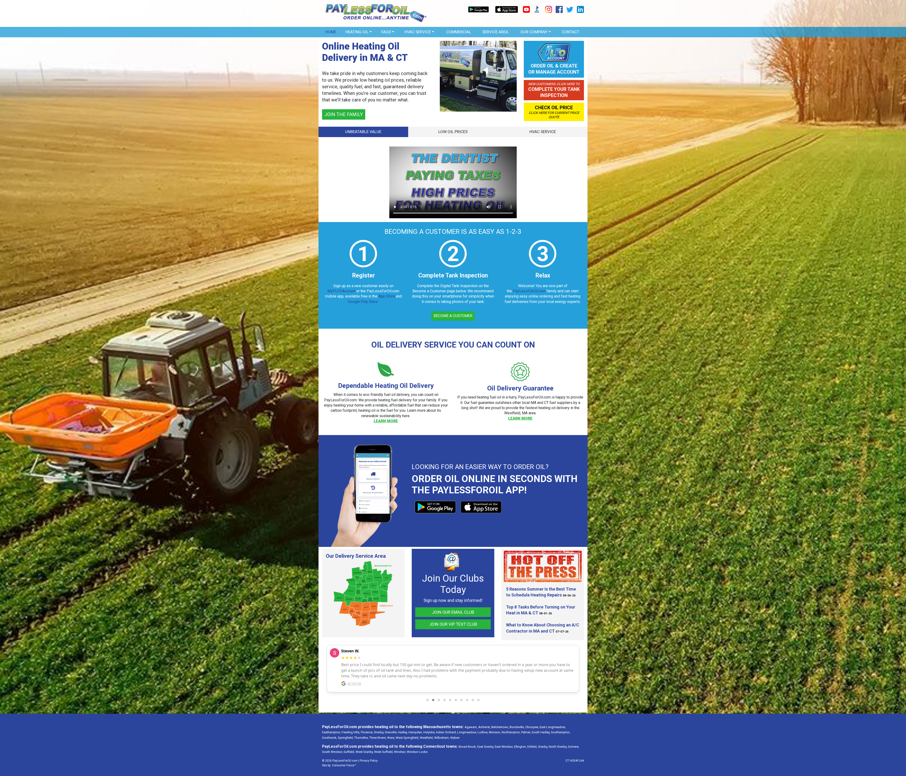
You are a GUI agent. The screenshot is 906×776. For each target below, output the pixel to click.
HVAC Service (417, 31)
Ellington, (520, 745)
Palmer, (526, 731)
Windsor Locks (417, 751)
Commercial (458, 31)
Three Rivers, (377, 736)
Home (330, 31)
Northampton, (511, 731)
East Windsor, (504, 745)
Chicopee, (532, 726)
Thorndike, (361, 736)
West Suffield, (383, 751)
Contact (570, 31)
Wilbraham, (441, 736)
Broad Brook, (468, 745)
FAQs (386, 31)
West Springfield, (407, 736)
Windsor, (400, 751)
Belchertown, (500, 726)
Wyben (455, 736)
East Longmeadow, (553, 726)
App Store (386, 295)
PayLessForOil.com (342, 68)
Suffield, (349, 751)
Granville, (391, 731)
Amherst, (484, 726)
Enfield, (532, 745)
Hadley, (403, 731)
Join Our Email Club (453, 610)
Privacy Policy (369, 759)
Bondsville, (517, 726)
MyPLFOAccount (341, 290)
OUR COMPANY (534, 31)
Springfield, (345, 736)
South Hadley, (541, 731)
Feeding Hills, (351, 731)
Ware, (391, 736)
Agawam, (471, 726)
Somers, (573, 745)
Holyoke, (429, 731)
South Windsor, (332, 751)
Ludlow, (483, 731)
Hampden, (415, 731)
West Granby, (364, 751)
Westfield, (426, 736)
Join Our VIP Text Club (453, 623)
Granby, (379, 731)
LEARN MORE (386, 420)
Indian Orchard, (446, 731)
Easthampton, (331, 731)
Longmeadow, (467, 731)
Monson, (495, 731)
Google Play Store (363, 300)
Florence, (367, 731)
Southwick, (329, 736)
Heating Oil (357, 31)
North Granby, (558, 745)
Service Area (495, 31)
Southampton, (560, 731)
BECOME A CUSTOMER (349, 110)
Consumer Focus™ (344, 764)
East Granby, (485, 745)
